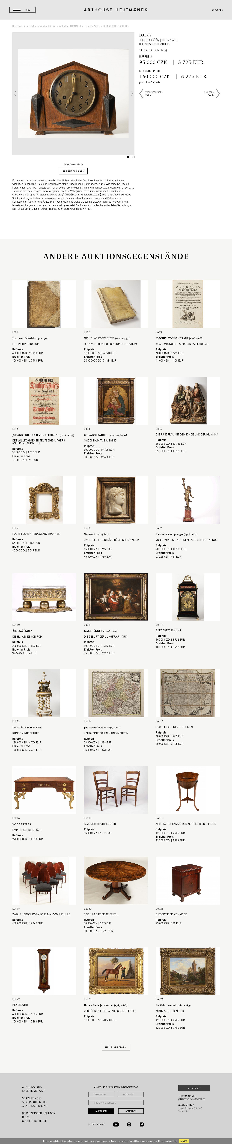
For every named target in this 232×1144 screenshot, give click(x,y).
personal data (108, 1141)
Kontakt (194, 1088)
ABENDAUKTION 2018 (70, 25)
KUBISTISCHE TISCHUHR (115, 25)
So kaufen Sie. (32, 1098)
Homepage (17, 25)
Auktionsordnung (34, 1106)
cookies (172, 1141)
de (221, 9)
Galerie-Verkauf (33, 1090)
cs (213, 10)
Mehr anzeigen (116, 1047)
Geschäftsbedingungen (38, 1113)
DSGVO (26, 1117)
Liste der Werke (92, 25)
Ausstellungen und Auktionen (41, 25)
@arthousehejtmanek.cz (191, 1098)
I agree (183, 1141)
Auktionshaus (32, 1087)
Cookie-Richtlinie (34, 1121)
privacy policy (66, 1141)
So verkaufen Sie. (34, 1102)
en (217, 10)
